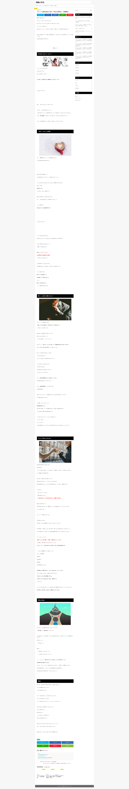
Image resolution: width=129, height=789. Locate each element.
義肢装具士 (77, 88)
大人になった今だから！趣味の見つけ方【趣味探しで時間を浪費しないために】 (83, 25)
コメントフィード (78, 98)
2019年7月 (77, 67)
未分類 (39, 739)
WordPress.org (77, 100)
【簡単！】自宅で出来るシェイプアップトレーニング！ (83, 32)
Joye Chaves (89, 53)
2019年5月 (77, 73)
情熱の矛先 (40, 2)
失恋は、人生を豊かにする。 (80, 28)
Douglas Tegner (89, 40)
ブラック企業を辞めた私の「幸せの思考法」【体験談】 (83, 21)
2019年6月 (77, 70)
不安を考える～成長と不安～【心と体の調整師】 (83, 18)
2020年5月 (77, 65)
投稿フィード (77, 96)
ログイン (76, 95)
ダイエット (77, 80)
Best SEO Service (43, 754)
